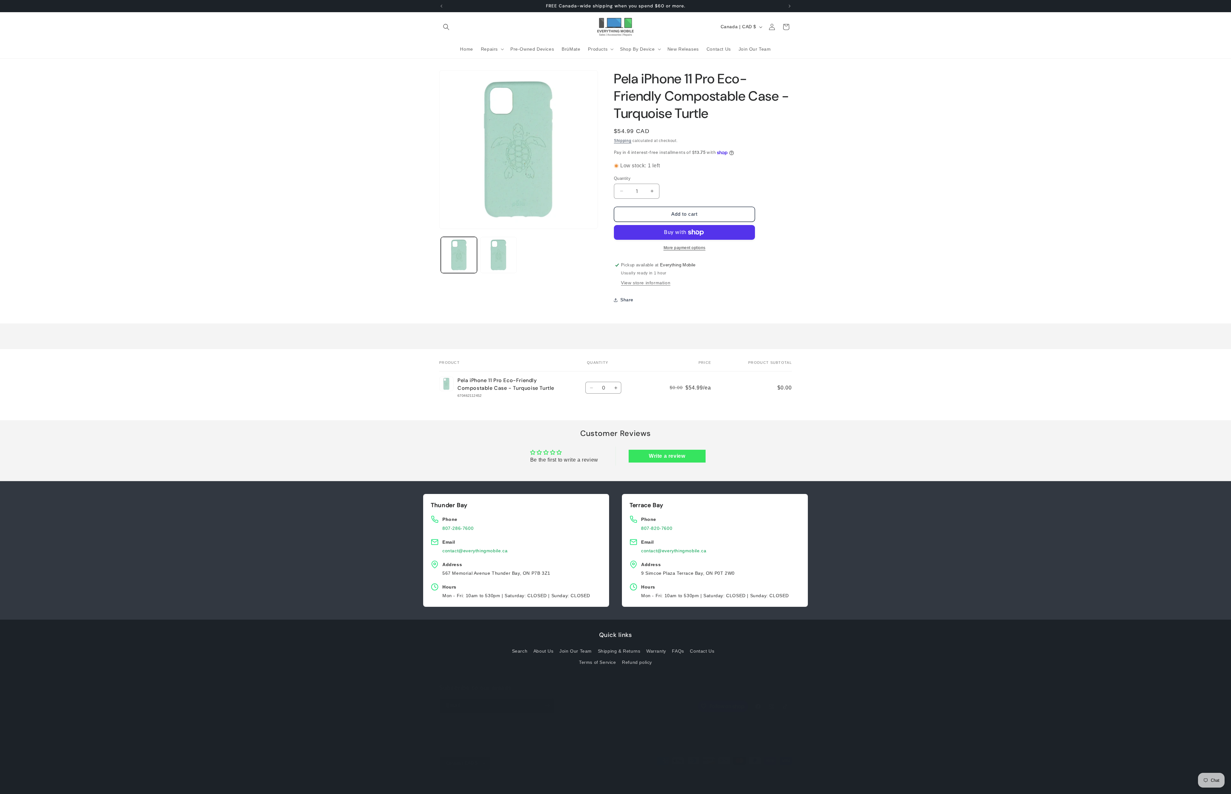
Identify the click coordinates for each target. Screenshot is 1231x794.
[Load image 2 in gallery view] (498, 255)
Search (520, 650)
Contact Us (702, 650)
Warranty (656, 650)
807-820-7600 (656, 528)
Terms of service (606, 785)
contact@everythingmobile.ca (474, 550)
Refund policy (637, 662)
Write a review (667, 455)
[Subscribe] (547, 705)
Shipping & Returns (619, 650)
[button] (446, 27)
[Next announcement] (790, 6)
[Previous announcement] (441, 6)
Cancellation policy (717, 785)
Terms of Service (597, 662)
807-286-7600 (457, 528)
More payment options (685, 248)
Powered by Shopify (504, 786)
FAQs (678, 650)
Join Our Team (575, 650)
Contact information (677, 785)
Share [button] (626, 299)
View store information (645, 283)
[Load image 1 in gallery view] (459, 255)
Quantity (622, 178)
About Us (543, 650)
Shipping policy (640, 785)
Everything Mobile (470, 786)
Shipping (623, 140)
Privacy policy (571, 785)
